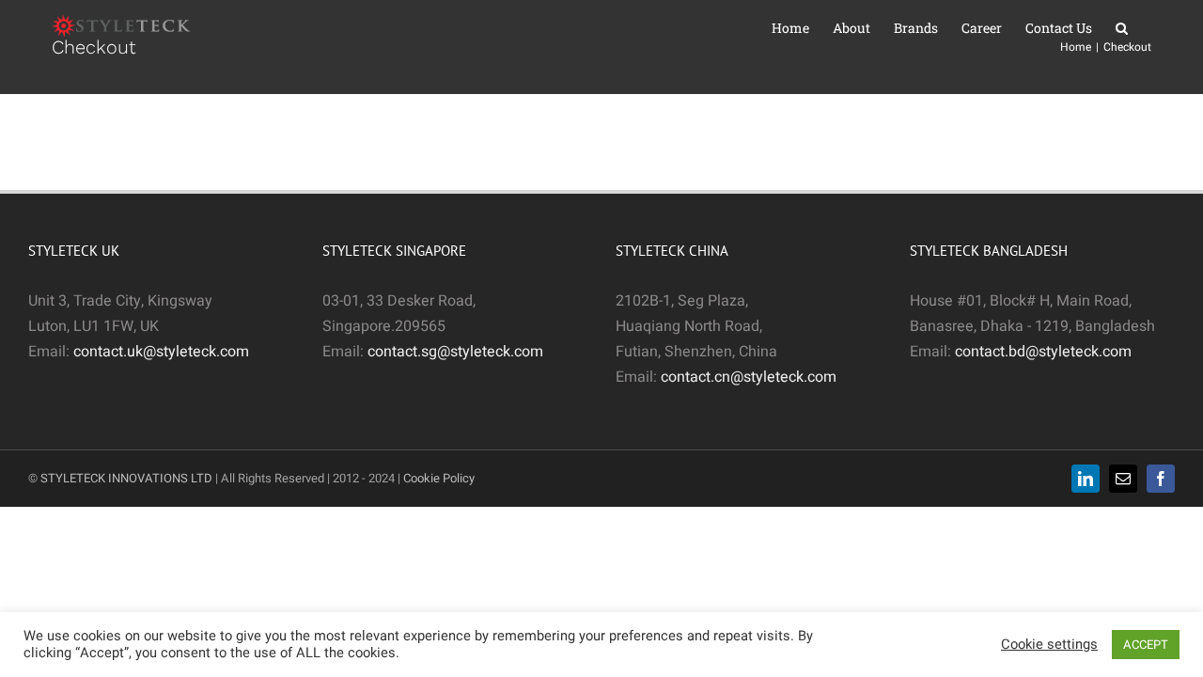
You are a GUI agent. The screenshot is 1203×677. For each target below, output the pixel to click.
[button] (1122, 28)
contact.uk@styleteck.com (161, 351)
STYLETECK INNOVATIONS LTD (126, 478)
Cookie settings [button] (1049, 645)
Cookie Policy (439, 478)
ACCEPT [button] (1145, 644)
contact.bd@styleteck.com (1043, 351)
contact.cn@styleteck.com (748, 377)
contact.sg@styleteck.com (455, 351)
